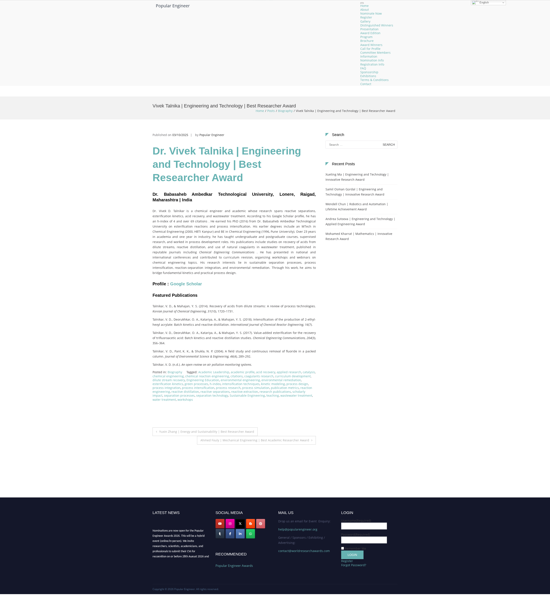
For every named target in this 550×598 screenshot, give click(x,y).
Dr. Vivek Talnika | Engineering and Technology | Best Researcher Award (227, 164)
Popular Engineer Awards (234, 565)
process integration (166, 388)
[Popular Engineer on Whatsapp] (250, 533)
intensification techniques (241, 384)
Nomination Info (372, 60)
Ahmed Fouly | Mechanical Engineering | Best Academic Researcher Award (254, 440)
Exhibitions (368, 76)
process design (297, 384)
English (484, 2)
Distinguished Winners (376, 25)
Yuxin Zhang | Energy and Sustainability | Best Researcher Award (206, 432)
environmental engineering (240, 380)
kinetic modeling (273, 384)
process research (228, 388)
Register (366, 17)
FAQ (363, 68)
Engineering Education (202, 380)
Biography (285, 111)
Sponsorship (369, 72)
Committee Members (375, 52)
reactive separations (215, 392)
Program (366, 37)
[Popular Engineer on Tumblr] (220, 533)
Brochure (367, 41)
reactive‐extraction (244, 392)
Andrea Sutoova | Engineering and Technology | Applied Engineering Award (360, 221)
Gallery (365, 21)
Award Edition (370, 33)
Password (355, 534)
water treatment (164, 400)
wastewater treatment (296, 395)
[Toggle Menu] (362, 3)
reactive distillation (185, 392)
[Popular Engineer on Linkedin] (240, 533)
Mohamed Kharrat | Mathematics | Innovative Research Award (358, 236)
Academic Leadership (213, 372)
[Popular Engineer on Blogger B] (250, 523)
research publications (275, 392)
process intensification (198, 388)
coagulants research (258, 376)
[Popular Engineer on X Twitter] (240, 523)
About (364, 10)
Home (364, 6)
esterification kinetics (168, 384)
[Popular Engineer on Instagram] (230, 523)
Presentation (369, 29)
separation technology (212, 395)
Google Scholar (186, 283)
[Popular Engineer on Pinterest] (260, 523)
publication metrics (285, 388)
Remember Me (355, 548)
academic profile (243, 372)
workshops (185, 400)
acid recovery (265, 372)
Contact (365, 84)
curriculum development (293, 376)
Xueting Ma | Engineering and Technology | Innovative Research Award (357, 177)
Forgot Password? (353, 565)
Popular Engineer (173, 6)
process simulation (255, 388)
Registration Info (372, 64)
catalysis (309, 372)
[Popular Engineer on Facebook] (230, 533)
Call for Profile (370, 49)
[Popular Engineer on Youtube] (220, 523)
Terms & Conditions (374, 80)
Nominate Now (371, 14)
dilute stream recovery (169, 380)
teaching (272, 395)
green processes (196, 384)
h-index (215, 384)
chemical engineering (168, 376)
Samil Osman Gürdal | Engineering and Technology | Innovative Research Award (354, 191)
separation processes (179, 395)
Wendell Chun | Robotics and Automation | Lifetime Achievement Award (356, 206)
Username (356, 520)
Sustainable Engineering (247, 395)
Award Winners (371, 45)
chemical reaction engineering (207, 376)
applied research (289, 372)
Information (368, 57)
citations (237, 376)
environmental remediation (281, 380)
